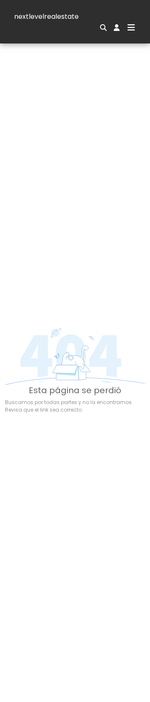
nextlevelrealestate (46, 16)
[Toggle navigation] (131, 27)
